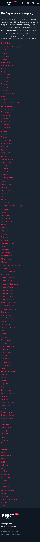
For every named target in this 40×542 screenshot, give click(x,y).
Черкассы (5, 481)
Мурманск (6, 259)
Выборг (4, 131)
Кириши (5, 193)
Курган (4, 231)
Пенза (4, 337)
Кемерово (6, 190)
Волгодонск (6, 118)
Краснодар (6, 218)
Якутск (4, 502)
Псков (4, 356)
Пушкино (5, 362)
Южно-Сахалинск (9, 499)
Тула (3, 446)
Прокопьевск (7, 353)
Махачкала (6, 250)
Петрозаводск (7, 346)
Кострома (5, 215)
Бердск (4, 87)
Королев (5, 212)
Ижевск (4, 171)
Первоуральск (7, 340)
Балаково (5, 75)
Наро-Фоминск (8, 271)
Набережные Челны (10, 265)
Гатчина (5, 137)
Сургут (4, 421)
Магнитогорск (7, 243)
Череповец (6, 477)
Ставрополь (6, 412)
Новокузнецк (7, 290)
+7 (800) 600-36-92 (8, 526)
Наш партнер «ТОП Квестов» (11, 534)
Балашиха (5, 78)
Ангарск (5, 56)
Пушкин (5, 359)
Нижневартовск (8, 278)
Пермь (4, 343)
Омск (3, 321)
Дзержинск (6, 143)
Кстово (4, 225)
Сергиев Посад (8, 396)
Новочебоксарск (9, 303)
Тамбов (4, 434)
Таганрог (5, 431)
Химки (4, 468)
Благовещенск (8, 93)
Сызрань (5, 424)
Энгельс (5, 496)
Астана (4, 68)
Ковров (4, 200)
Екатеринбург (7, 159)
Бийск (4, 90)
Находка (5, 275)
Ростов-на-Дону (8, 371)
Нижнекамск (7, 281)
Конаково (5, 209)
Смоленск (5, 406)
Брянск (4, 100)
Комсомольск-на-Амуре (12, 206)
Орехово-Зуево (8, 328)
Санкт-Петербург (11, 46)
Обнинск (5, 312)
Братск (4, 97)
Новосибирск (7, 299)
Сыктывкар (6, 427)
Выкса (4, 134)
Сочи (3, 409)
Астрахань (6, 72)
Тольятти (5, 440)
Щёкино (5, 487)
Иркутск (5, 175)
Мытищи (5, 262)
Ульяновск (6, 456)
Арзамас (5, 59)
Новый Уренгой (8, 309)
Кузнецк (5, 228)
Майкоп (4, 246)
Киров (4, 196)
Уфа (3, 459)
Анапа (4, 53)
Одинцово (6, 315)
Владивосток (7, 106)
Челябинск (6, 474)
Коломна (5, 203)
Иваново (5, 168)
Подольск (5, 349)
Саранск (5, 384)
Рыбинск (5, 374)
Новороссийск (8, 296)
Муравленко (7, 256)
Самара (4, 381)
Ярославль (6, 506)
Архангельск (7, 65)
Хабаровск (6, 465)
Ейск (3, 156)
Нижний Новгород (9, 284)
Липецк (4, 237)
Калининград (7, 184)
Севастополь (7, 390)
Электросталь (7, 490)
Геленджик (6, 140)
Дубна (4, 150)
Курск (4, 234)
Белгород (5, 84)
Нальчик (5, 268)
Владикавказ (7, 109)
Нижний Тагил (8, 287)
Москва (5, 43)
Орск (3, 331)
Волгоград (6, 115)
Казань (4, 181)
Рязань (4, 378)
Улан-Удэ (5, 452)
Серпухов (5, 399)
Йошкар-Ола (7, 178)
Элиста (4, 493)
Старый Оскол (7, 415)
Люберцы (5, 240)
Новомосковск (8, 293)
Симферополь (7, 403)
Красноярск (6, 221)
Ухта (3, 462)
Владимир (6, 112)
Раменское (6, 368)
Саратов (5, 387)
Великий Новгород (10, 103)
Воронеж (5, 128)
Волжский (6, 122)
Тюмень (4, 449)
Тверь (4, 437)
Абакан (4, 50)
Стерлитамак (7, 418)
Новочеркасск (7, 306)
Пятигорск (6, 365)
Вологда (5, 125)
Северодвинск (8, 393)
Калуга (4, 187)
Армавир (5, 62)
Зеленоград (6, 165)
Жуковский (6, 162)
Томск (4, 443)
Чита (3, 484)
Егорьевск (6, 153)
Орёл (3, 334)
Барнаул (5, 81)
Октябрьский (7, 318)
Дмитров (5, 147)
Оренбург (6, 324)
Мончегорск (7, 253)
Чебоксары (6, 471)
